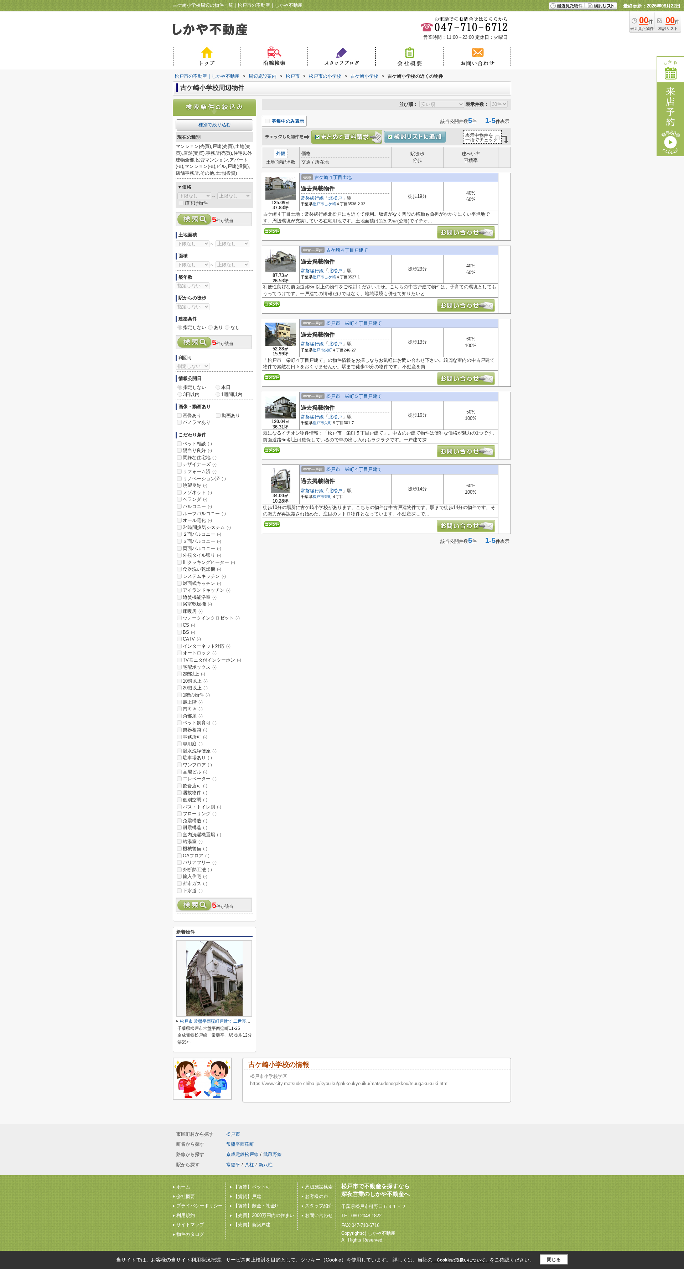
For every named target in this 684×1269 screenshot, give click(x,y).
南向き (193, 708)
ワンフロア (197, 764)
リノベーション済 (204, 478)
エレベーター (200, 778)
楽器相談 (195, 730)
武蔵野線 (272, 1154)
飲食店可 (195, 785)
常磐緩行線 (312, 198)
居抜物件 (195, 792)
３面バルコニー (202, 541)
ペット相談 (197, 443)
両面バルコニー (202, 548)
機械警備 (195, 848)
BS (189, 632)
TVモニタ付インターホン (212, 660)
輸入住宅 (195, 876)
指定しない (194, 327)
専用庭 (193, 743)
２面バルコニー (202, 534)
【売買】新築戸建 (251, 1224)
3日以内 (191, 394)
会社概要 (185, 1196)
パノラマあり (197, 422)
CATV (192, 639)
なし (235, 327)
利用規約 (185, 1215)
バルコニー (197, 506)
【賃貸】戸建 (247, 1196)
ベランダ (195, 499)
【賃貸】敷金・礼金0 (255, 1205)
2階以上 (194, 674)
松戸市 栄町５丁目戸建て (354, 396)
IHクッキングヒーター (209, 562)
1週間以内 (231, 394)
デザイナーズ (200, 464)
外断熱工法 (197, 869)
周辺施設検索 (319, 1187)
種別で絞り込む (214, 124)
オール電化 (197, 520)
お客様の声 (316, 1196)
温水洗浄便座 (200, 751)
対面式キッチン (202, 583)
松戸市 (318, 204)
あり (218, 327)
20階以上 (195, 687)
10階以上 (195, 681)
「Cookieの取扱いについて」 (460, 1260)
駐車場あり (197, 757)
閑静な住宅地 (200, 457)
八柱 (249, 1164)
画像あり (192, 415)
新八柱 (266, 1164)
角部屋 (193, 716)
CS (189, 625)
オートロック (200, 653)
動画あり (231, 415)
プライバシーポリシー (199, 1205)
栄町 (328, 350)
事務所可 (195, 737)
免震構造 (195, 820)
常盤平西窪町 (240, 1144)
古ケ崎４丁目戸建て (347, 250)
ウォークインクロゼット (211, 618)
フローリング (200, 813)
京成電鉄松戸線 (242, 1154)
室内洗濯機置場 (202, 834)
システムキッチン (204, 576)
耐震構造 (195, 827)
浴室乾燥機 (197, 604)
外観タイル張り (202, 555)
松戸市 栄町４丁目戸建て (354, 323)
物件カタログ (190, 1234)
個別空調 (195, 799)
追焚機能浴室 (200, 597)
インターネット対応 (206, 646)
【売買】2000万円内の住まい (263, 1215)
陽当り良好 (197, 450)
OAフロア (196, 855)
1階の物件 (196, 695)
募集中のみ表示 (287, 121)
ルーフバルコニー (204, 513)
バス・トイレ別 (202, 807)
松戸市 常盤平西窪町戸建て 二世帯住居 (217, 1021)
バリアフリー (200, 862)
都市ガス (195, 883)
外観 (280, 153)
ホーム (183, 1187)
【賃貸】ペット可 (251, 1187)
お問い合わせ (319, 1215)
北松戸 (335, 198)
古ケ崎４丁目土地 (333, 177)
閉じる (554, 1259)
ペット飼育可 (200, 722)
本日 (225, 387)
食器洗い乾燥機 (202, 569)
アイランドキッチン (206, 590)
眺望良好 (195, 485)
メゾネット (197, 492)
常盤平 (233, 1164)
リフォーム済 (200, 471)
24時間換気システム (207, 527)
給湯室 (193, 841)
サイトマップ (190, 1224)
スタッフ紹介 (319, 1205)
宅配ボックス (200, 667)
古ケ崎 (330, 204)
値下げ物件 (196, 203)
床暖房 (193, 611)
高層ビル (195, 772)
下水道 (193, 890)
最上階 (193, 702)
